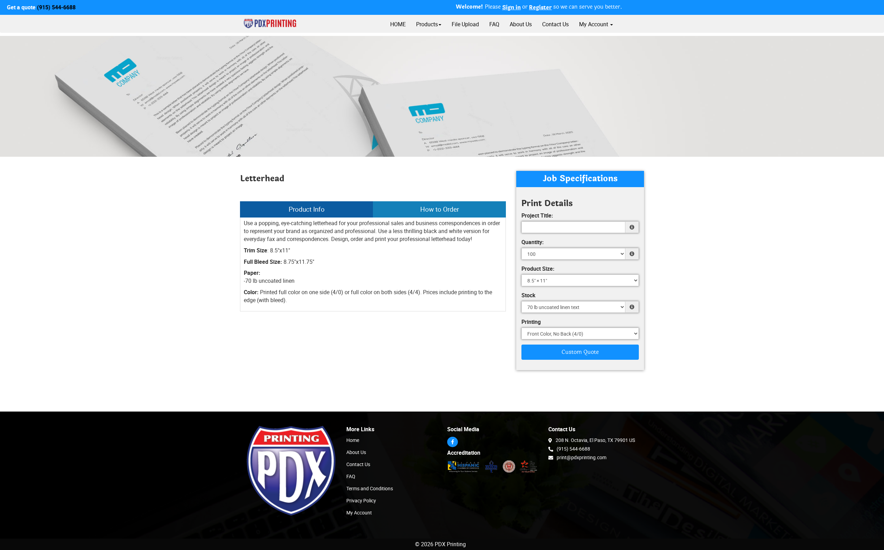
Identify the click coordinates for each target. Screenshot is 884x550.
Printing (531, 322)
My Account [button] (594, 24)
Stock (528, 295)
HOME (398, 24)
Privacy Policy (361, 500)
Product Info (307, 209)
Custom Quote (580, 352)
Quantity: (532, 242)
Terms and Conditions (369, 488)
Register (540, 7)
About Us (521, 24)
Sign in (511, 7)
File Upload (465, 24)
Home (352, 440)
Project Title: (537, 215)
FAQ (494, 24)
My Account (359, 512)
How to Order (439, 209)
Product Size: (538, 268)
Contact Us (555, 24)
